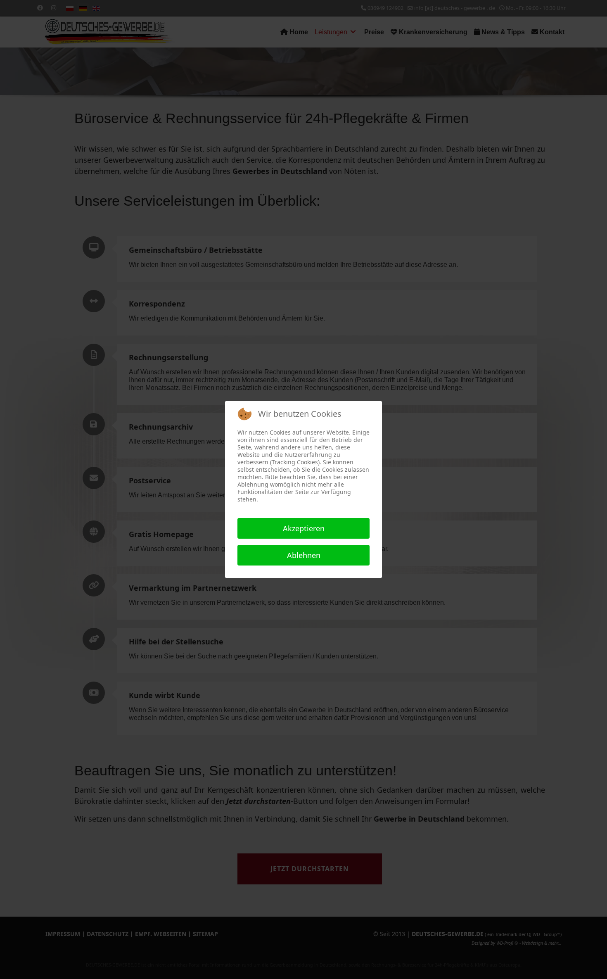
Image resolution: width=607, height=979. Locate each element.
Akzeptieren (304, 528)
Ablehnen (303, 555)
